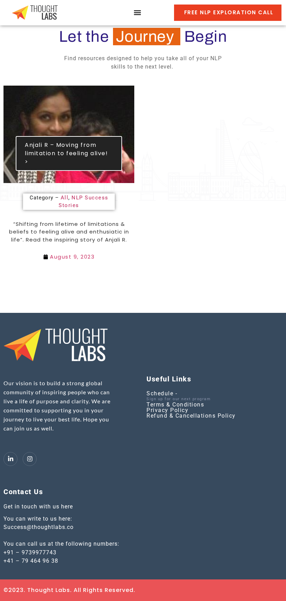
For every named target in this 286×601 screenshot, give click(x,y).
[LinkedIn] (10, 459)
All (65, 198)
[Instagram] (30, 459)
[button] (137, 12)
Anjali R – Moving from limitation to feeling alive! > (66, 153)
